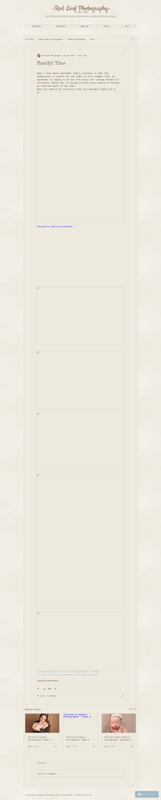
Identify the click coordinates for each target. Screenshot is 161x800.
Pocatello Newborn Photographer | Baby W (77, 738)
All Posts (29, 39)
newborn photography (76, 39)
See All (132, 709)
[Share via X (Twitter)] (44, 689)
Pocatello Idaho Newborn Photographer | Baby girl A (118, 738)
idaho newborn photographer (50, 39)
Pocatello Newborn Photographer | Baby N (39, 738)
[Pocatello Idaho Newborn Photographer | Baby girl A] (119, 723)
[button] (36, 26)
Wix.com (88, 795)
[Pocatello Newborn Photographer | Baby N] (42, 723)
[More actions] (122, 55)
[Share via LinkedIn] (49, 689)
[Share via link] (55, 689)
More (92, 39)
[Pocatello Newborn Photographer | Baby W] (81, 723)
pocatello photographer (47, 681)
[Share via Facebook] (38, 689)
